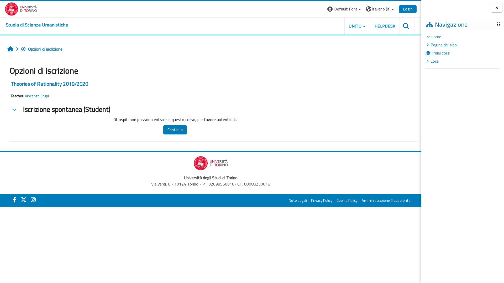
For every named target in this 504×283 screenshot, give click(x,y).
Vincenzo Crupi (37, 96)
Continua (175, 130)
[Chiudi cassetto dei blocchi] (497, 8)
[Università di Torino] (21, 8)
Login (408, 9)
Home (435, 37)
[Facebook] (15, 199)
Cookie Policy (347, 200)
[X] (24, 199)
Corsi (434, 61)
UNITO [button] (355, 26)
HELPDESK (385, 26)
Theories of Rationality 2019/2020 (49, 84)
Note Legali (298, 200)
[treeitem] (462, 49)
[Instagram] (33, 199)
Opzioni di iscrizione (45, 49)
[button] (345, 9)
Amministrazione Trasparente (386, 200)
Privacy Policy (321, 200)
